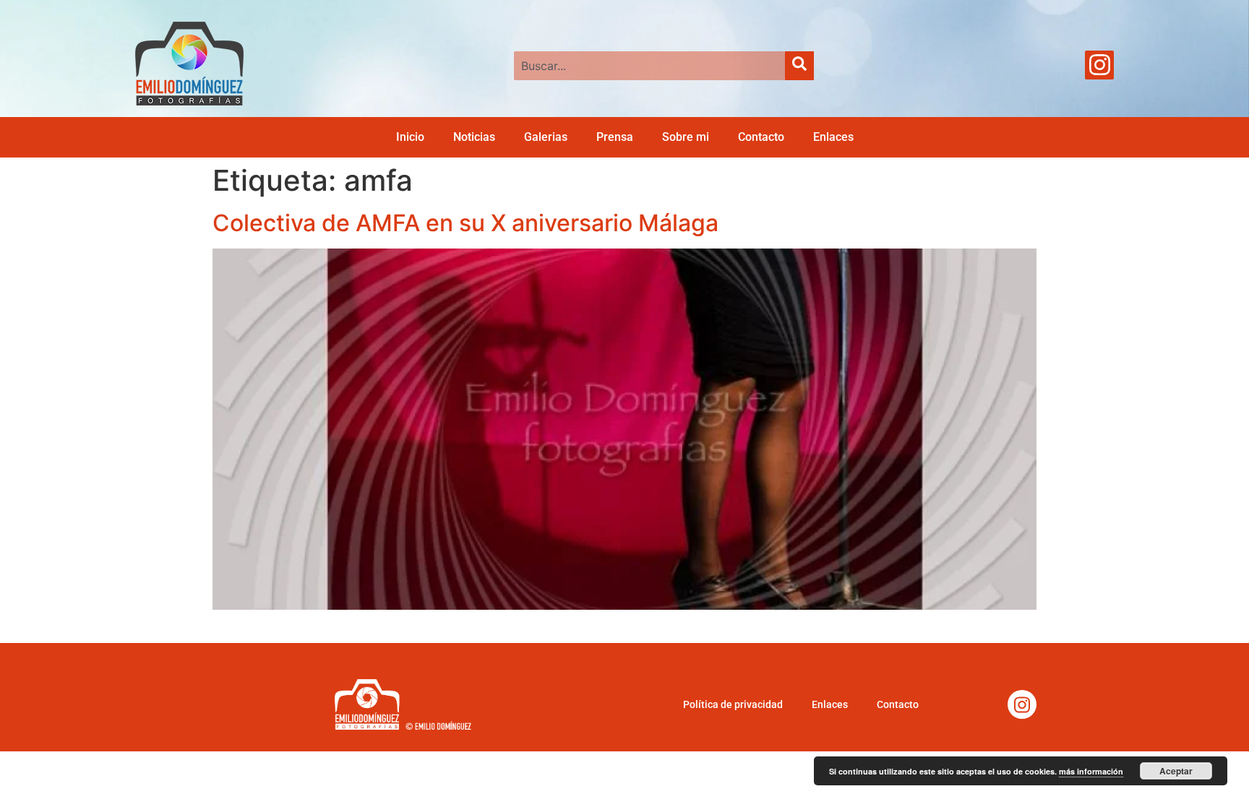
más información (1091, 771)
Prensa (614, 137)
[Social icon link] (1099, 65)
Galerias (545, 137)
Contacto (761, 137)
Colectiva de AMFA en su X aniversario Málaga (465, 223)
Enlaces (833, 137)
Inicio (410, 137)
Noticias (474, 137)
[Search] (799, 65)
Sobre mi (685, 137)
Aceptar (1176, 770)
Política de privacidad (733, 704)
